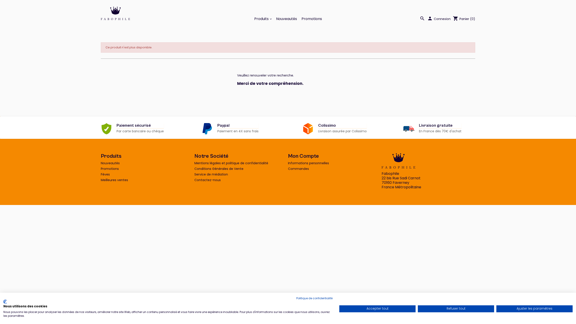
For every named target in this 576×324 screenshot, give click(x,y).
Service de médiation (211, 174)
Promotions (312, 19)
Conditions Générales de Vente (218, 168)
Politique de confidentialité (314, 298)
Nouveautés (286, 19)
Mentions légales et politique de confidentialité (231, 163)
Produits (262, 19)
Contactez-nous (207, 180)
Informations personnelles (308, 163)
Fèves (105, 174)
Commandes (298, 168)
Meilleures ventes (114, 180)
